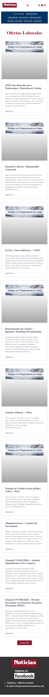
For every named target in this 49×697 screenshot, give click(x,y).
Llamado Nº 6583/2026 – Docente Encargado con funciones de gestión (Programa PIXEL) (23, 602)
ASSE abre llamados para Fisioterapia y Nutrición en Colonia (23, 86)
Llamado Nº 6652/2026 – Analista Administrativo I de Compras (22, 561)
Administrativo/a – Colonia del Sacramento (21, 524)
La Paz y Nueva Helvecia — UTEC (22, 250)
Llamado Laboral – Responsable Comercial (22, 168)
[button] (27, 5)
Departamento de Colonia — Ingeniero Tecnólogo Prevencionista (23, 330)
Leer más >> (9, 111)
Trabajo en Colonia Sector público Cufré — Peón (23, 490)
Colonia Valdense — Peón (18, 412)
